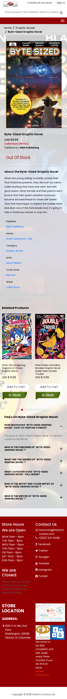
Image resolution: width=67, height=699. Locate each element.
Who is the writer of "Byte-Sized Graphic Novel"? (25, 497)
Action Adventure (16, 238)
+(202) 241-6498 (49, 538)
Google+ (44, 557)
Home (8, 28)
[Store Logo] (10, 4)
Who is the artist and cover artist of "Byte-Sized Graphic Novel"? (29, 485)
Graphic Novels (25, 28)
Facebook (44, 544)
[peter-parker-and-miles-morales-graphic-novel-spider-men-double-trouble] (50, 336)
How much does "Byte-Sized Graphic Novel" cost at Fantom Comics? (28, 426)
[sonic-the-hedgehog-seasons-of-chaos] (17, 336)
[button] (19, 410)
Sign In (60, 3)
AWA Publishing (14, 226)
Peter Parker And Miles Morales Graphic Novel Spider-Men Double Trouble (47, 369)
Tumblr (43, 576)
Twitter (43, 550)
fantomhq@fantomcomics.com (51, 532)
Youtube (44, 563)
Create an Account (39, 3)
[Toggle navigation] (63, 21)
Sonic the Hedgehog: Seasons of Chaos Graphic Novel (14, 368)
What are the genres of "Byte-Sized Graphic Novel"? (27, 461)
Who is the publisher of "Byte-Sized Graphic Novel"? (27, 449)
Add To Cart (16, 387)
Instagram (45, 570)
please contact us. (42, 673)
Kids (29, 238)
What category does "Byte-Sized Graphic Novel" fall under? (26, 473)
